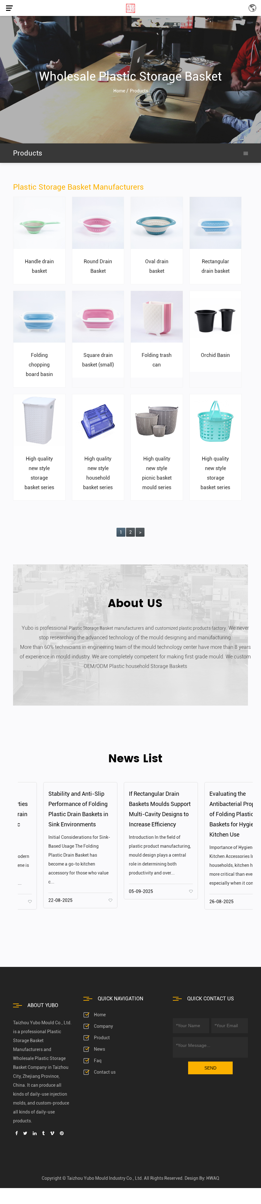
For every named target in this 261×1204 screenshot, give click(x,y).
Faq (98, 1060)
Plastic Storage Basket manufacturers (106, 628)
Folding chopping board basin (39, 364)
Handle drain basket (39, 266)
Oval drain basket (156, 266)
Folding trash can (157, 360)
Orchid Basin (215, 355)
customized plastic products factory (190, 628)
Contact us (105, 1072)
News (99, 1049)
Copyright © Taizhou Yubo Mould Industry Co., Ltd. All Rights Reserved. (113, 1178)
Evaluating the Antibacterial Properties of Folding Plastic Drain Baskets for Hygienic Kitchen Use (213, 814)
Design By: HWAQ (202, 1178)
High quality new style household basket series (98, 473)
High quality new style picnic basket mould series (157, 473)
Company (103, 1026)
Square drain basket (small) (98, 360)
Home (100, 1014)
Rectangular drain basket (215, 266)
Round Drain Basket (98, 266)
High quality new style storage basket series (39, 473)
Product (102, 1037)
